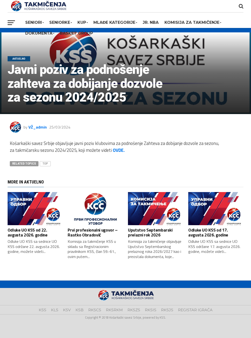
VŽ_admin (37, 127)
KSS (42, 310)
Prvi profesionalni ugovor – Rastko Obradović (93, 232)
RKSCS (94, 310)
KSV (67, 310)
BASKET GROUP (76, 33)
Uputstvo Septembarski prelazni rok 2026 (150, 232)
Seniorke (59, 22)
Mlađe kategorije (114, 22)
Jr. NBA (151, 22)
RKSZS (133, 310)
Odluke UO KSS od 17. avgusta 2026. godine (208, 232)
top (45, 163)
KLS (54, 310)
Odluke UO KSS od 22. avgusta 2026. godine (28, 232)
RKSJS (167, 310)
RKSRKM (114, 310)
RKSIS (150, 310)
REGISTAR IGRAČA (195, 310)
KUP (81, 22)
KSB (79, 310)
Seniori (33, 22)
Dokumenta (38, 33)
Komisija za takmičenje (191, 22)
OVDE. (119, 150)
